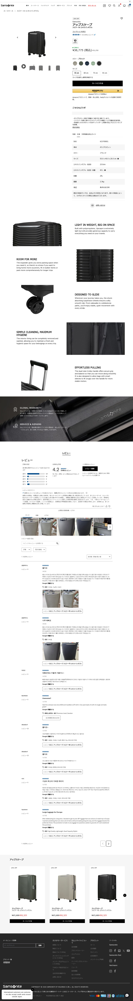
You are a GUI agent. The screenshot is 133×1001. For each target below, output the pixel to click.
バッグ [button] (53, 5)
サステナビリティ (77, 978)
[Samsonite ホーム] (7, 6)
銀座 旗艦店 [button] (82, 5)
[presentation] (17, 37)
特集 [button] (75, 5)
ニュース (74, 967)
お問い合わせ (100, 205)
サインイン (94, 952)
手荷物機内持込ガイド (88, 134)
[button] (92, 5)
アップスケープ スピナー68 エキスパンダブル (68, 745)
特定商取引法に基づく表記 (55, 996)
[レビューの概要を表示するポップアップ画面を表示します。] (95, 34)
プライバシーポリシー (35, 996)
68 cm (86, 73)
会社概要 (74, 947)
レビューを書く (90, 469)
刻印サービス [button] (61, 5)
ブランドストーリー (78, 950)
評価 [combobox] (24, 549)
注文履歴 (93, 948)
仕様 (78, 134)
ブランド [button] (69, 5)
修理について (57, 945)
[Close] (129, 1)
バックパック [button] (45, 5)
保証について (57, 948)
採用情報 (74, 971)
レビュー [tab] (66, 453)
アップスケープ (17, 908)
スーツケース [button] (35, 5)
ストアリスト (75, 954)
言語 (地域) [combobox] (38, 549)
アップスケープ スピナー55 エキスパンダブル (68, 611)
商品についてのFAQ (59, 952)
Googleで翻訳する (48, 583)
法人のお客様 (75, 975)
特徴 (74, 134)
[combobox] (100, 557)
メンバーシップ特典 (96, 959)
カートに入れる (97, 83)
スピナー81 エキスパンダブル (22, 910)
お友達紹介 (94, 956)
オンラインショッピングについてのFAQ (61, 957)
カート (92, 945)
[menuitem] (27, 5)
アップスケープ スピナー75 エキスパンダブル (68, 663)
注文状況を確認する (59, 973)
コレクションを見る (79, 32)
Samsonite (77, 22)
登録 (40, 945)
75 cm (95, 73)
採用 (72, 958)
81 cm (104, 73)
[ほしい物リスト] (109, 5)
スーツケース (8, 11)
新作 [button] (27, 5)
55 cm (76, 73)
